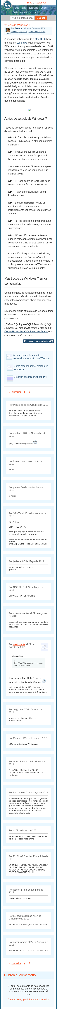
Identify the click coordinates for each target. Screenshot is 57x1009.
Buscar (41, 18)
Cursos (44, 8)
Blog (24, 8)
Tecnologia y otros (19, 31)
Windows (22, 42)
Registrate (40, 2)
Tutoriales (33, 8)
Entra (29, 2)
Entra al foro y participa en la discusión (28, 999)
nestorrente (19, 644)
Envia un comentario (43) (38, 341)
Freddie (18, 28)
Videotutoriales (20, 12)
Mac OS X (40, 39)
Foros (16, 8)
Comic (33, 12)
